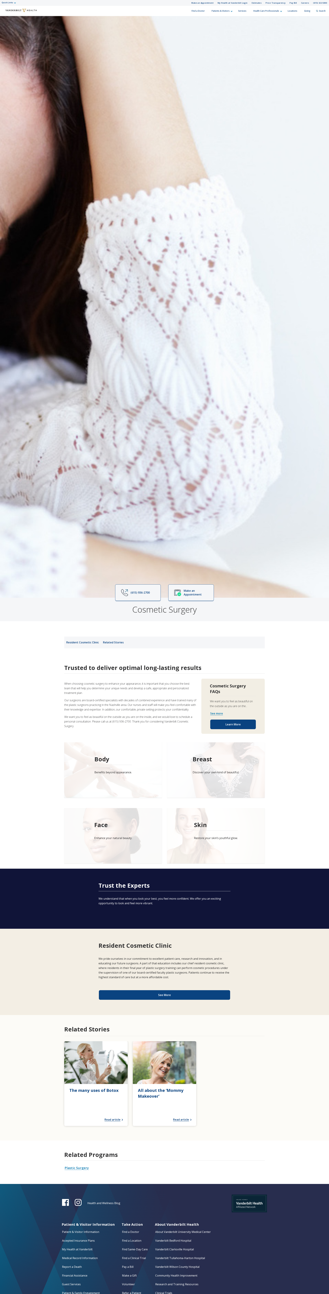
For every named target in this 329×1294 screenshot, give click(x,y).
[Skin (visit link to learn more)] (216, 836)
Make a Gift (129, 1275)
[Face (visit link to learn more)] (113, 836)
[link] (96, 1083)
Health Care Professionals (266, 10)
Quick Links (7, 2)
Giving (307, 10)
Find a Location (131, 1240)
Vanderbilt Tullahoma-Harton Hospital (180, 1258)
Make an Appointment (202, 3)
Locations (292, 10)
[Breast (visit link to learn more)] (216, 770)
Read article (112, 1119)
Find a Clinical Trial (134, 1258)
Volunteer (128, 1284)
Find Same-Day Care (135, 1249)
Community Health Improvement (176, 1275)
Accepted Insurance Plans (78, 1240)
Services (242, 10)
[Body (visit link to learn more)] (113, 770)
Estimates (257, 3)
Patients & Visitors (221, 10)
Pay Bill (293, 3)
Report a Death (72, 1267)
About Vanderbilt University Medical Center (183, 1232)
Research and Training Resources (176, 1284)
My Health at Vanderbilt (77, 1249)
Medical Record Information (80, 1258)
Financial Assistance (74, 1275)
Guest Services (71, 1284)
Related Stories (113, 642)
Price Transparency (275, 3)
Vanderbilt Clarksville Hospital (174, 1249)
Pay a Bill (127, 1267)
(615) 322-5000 (320, 3)
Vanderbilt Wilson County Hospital (177, 1267)
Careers (305, 3)
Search (322, 10)
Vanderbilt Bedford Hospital (173, 1240)
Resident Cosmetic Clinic (82, 642)
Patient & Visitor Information (80, 1232)
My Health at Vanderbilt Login (233, 3)
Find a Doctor (198, 10)
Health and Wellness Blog (103, 1203)
